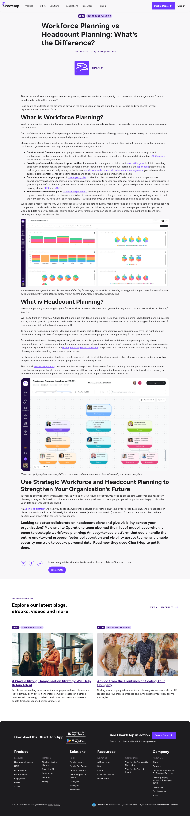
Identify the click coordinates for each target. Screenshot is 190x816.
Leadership (158, 787)
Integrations (72, 6)
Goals (17, 782)
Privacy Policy (54, 805)
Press (155, 795)
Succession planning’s (75, 191)
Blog (99, 766)
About (155, 762)
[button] (30, 5)
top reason (143, 166)
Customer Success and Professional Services (164, 772)
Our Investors (159, 791)
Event (100, 770)
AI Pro (17, 786)
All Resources (103, 762)
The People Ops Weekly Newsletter (136, 763)
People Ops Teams (78, 766)
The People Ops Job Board (134, 770)
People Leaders (77, 762)
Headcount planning (44, 366)
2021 (57, 188)
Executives (75, 789)
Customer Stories (105, 774)
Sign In (113, 741)
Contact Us (128, 741)
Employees (75, 785)
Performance (20, 774)
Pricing (102, 6)
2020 (47, 188)
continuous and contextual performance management (113, 170)
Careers (157, 766)
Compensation (21, 770)
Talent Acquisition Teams (78, 776)
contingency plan (77, 177)
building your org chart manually (80, 347)
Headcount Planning (23, 762)
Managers (74, 781)
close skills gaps (135, 163)
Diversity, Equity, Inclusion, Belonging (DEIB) (162, 780)
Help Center (103, 778)
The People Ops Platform (49, 763)
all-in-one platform (34, 508)
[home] (10, 5)
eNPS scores (158, 156)
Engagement (20, 778)
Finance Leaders (78, 770)
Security (46, 777)
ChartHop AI (48, 769)
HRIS (16, 766)
